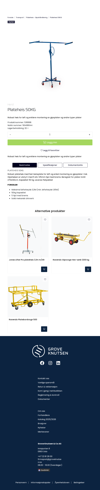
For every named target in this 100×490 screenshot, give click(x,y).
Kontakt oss (43, 378)
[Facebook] (42, 362)
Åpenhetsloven (62, 482)
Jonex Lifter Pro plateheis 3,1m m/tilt (27, 260)
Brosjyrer (42, 423)
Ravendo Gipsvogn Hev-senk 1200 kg (71, 260)
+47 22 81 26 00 (45, 456)
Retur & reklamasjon (47, 386)
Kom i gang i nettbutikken (50, 390)
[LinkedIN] (58, 362)
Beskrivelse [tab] (24, 165)
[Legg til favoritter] (45, 219)
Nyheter (42, 427)
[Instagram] (50, 362)
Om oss (41, 411)
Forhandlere (44, 415)
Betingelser (79, 482)
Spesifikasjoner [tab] (50, 165)
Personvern (21, 482)
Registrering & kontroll (48, 395)
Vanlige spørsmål (46, 382)
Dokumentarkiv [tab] (75, 165)
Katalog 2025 (44, 419)
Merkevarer (43, 431)
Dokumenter (44, 399)
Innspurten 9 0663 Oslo (44, 450)
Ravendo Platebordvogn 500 (23, 319)
